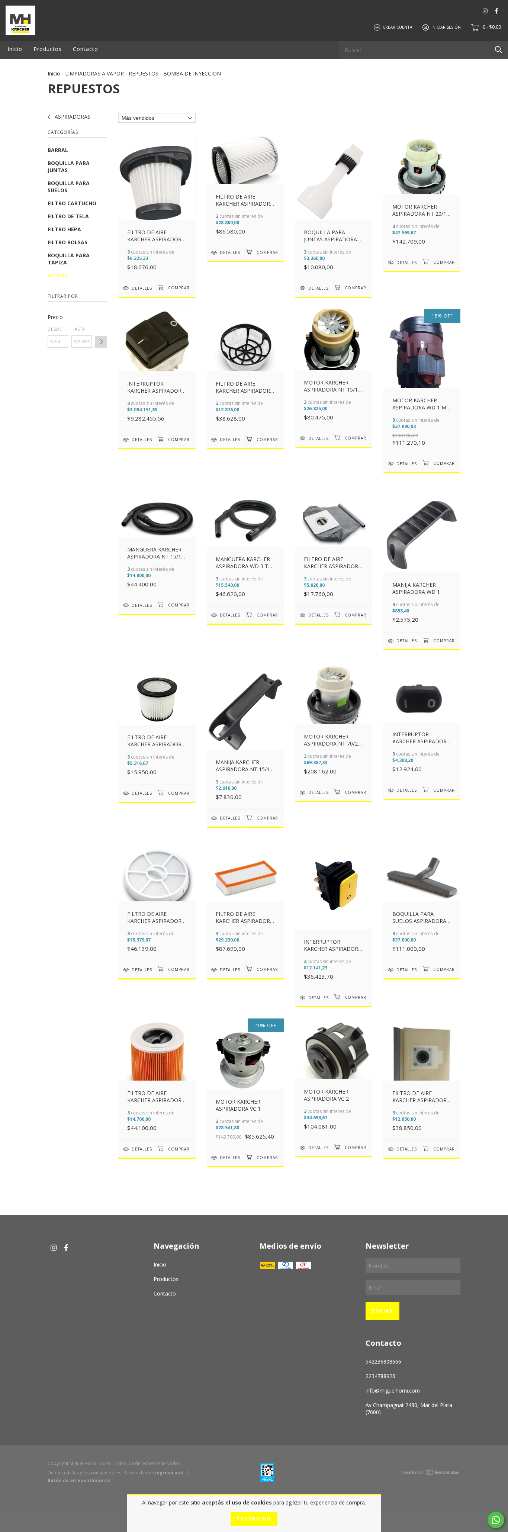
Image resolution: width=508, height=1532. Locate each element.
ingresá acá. (169, 1473)
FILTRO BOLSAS (67, 242)
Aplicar (101, 342)
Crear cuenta (397, 27)
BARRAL (58, 150)
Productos (47, 48)
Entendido (254, 1519)
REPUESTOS (143, 73)
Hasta (78, 329)
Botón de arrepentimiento (79, 1480)
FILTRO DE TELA (68, 216)
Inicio (14, 48)
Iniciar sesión (446, 27)
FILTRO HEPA (64, 229)
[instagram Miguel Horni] (485, 11)
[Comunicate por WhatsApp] (496, 1520)
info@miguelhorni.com (393, 1390)
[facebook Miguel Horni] (496, 11)
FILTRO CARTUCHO (72, 203)
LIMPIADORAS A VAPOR (94, 73)
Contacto (85, 48)
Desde (55, 329)
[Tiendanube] (430, 1473)
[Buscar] (498, 49)
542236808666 (383, 1361)
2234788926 (380, 1376)
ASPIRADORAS (71, 116)
